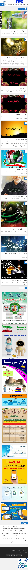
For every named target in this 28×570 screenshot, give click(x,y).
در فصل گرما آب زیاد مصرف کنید (19, 31)
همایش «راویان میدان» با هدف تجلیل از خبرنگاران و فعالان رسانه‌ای (14, 533)
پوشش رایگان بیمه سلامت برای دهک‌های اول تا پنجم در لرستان (14, 530)
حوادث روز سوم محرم (21, 115)
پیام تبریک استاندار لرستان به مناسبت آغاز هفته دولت (16, 542)
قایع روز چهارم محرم (22, 88)
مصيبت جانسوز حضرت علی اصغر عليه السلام (16, 58)
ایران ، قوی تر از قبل (22, 170)
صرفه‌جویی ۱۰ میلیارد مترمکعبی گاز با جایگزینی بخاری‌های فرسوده (14, 526)
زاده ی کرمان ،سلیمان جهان (20, 196)
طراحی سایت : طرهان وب (23, 552)
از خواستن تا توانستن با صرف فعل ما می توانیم (15, 254)
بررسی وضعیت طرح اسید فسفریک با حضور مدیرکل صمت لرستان (14, 528)
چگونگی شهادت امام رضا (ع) (19, 280)
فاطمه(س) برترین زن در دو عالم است (17, 229)
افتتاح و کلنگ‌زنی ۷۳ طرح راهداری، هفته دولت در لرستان (15, 532)
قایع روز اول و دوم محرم (21, 140)
